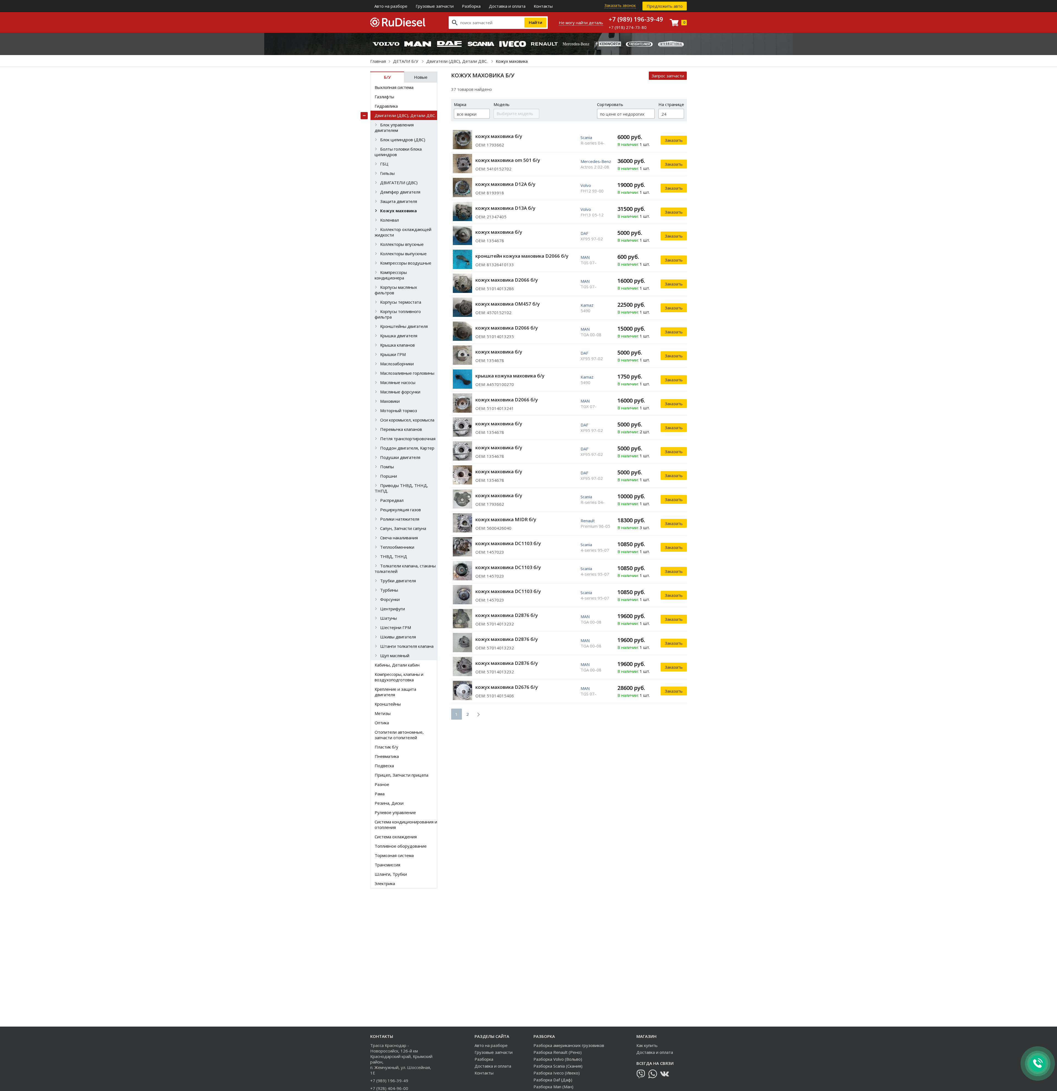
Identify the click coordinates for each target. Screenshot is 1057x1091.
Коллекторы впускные (402, 244)
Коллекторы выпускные (403, 253)
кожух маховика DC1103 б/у (508, 543)
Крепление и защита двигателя (395, 691)
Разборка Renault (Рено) (557, 1052)
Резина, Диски (389, 803)
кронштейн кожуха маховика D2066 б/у (521, 256)
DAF (584, 233)
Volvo (586, 185)
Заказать (674, 140)
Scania (586, 137)
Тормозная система (394, 855)
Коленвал (389, 220)
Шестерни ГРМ (395, 627)
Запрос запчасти (668, 75)
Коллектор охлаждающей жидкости (403, 232)
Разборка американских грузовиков (568, 1045)
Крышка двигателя (398, 335)
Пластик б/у (386, 747)
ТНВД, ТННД (393, 556)
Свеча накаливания (399, 537)
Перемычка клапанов (401, 429)
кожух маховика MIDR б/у (505, 519)
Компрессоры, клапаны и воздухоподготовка (399, 676)
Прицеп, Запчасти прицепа (401, 775)
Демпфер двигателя (400, 192)
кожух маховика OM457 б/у (507, 304)
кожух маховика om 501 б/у (507, 160)
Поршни (388, 476)
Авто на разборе (390, 6)
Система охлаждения (396, 836)
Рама (380, 793)
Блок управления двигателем (394, 127)
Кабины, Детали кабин (397, 665)
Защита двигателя (398, 201)
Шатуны (388, 618)
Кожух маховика (398, 210)
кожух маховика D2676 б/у (506, 687)
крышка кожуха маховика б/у (509, 375)
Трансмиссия (387, 864)
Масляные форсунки (400, 391)
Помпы (387, 466)
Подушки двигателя (400, 457)
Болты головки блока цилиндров (398, 151)
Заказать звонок (620, 5)
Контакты (543, 6)
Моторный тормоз (398, 410)
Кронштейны (388, 704)
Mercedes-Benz (596, 161)
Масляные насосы (397, 382)
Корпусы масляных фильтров (396, 289)
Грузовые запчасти (435, 6)
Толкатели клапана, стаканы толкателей (405, 568)
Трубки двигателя (398, 580)
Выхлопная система (394, 87)
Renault (588, 520)
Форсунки (390, 599)
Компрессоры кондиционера (391, 275)
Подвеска (384, 765)
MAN (585, 257)
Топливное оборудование (401, 846)
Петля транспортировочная (407, 438)
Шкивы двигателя (398, 637)
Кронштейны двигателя (404, 326)
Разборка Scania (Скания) (557, 1066)
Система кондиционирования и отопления (406, 824)
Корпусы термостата (400, 302)
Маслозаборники (397, 363)
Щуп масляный (394, 655)
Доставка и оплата (507, 6)
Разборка (471, 6)
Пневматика (387, 756)
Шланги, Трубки (391, 874)
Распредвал (392, 500)
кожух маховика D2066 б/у (506, 280)
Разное (382, 784)
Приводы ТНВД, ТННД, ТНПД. (401, 488)
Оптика (382, 722)
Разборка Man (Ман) (553, 1086)
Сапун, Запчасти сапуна (403, 528)
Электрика (385, 883)
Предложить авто (665, 6)
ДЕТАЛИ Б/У (406, 61)
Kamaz (587, 305)
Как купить (647, 1045)
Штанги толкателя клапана (407, 646)
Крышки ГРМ (393, 354)
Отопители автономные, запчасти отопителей (399, 734)
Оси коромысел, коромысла (407, 420)
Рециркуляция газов (400, 509)
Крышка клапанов (397, 345)
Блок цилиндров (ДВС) (402, 139)
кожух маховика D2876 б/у (506, 615)
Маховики (390, 401)
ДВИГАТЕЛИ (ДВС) (399, 182)
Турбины (389, 590)
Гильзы (387, 173)
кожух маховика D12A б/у (505, 184)
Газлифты (384, 96)
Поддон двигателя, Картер (407, 448)
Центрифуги (392, 608)
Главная (378, 61)
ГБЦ (384, 164)
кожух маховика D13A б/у (505, 208)
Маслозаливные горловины (407, 373)
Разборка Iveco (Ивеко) (556, 1073)
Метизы (383, 713)
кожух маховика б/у (498, 136)
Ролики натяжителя (399, 519)
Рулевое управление (395, 812)
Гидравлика (386, 106)
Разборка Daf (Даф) (552, 1079)
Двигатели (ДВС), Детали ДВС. (457, 61)
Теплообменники (397, 547)
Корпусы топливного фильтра (398, 314)
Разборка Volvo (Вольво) (557, 1059)
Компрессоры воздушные (405, 263)
